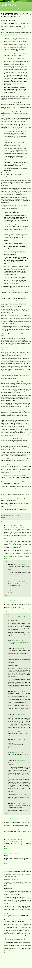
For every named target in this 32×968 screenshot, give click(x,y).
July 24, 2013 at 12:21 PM (19, 760)
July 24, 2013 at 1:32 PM (19, 581)
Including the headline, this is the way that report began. (14, 205)
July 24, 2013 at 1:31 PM (19, 803)
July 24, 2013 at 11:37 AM (16, 600)
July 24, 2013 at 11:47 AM (17, 640)
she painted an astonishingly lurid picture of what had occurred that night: (14, 34)
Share (3, 517)
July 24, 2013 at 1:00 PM (19, 564)
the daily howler (9, 4)
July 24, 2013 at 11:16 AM (16, 525)
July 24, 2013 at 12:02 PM (16, 839)
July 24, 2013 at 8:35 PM (19, 590)
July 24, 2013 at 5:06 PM (13, 853)
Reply (5, 558)
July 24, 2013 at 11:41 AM (19, 616)
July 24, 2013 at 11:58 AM (20, 648)
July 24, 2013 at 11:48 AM (16, 818)
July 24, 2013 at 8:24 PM (15, 868)
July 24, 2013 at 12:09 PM (19, 691)
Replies (7, 561)
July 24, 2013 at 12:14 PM (19, 739)
